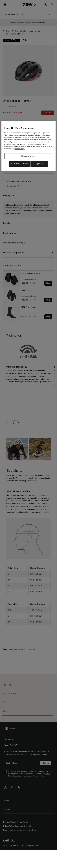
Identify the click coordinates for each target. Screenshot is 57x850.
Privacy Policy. (20, 149)
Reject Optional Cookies (19, 164)
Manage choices (27, 156)
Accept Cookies (39, 164)
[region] (28, 146)
